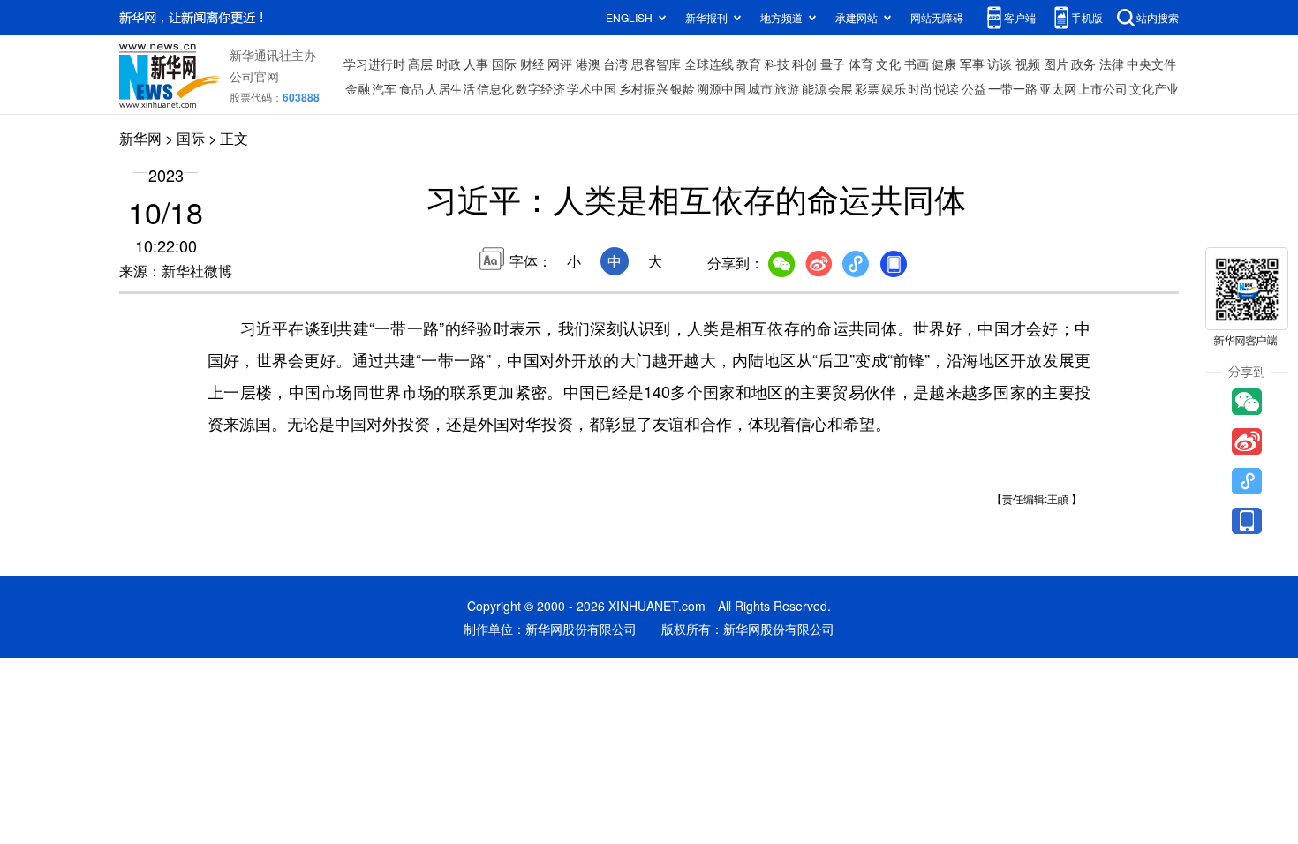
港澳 (588, 63)
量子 (832, 63)
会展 (840, 88)
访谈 (999, 63)
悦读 (946, 88)
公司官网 (254, 76)
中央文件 (1151, 63)
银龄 (682, 88)
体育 (861, 63)
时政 (448, 63)
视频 (1027, 63)
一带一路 (1013, 88)
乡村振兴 (643, 88)
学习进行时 (374, 63)
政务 (1083, 63)
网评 (559, 63)
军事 (972, 63)
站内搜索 (1157, 17)
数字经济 (540, 88)
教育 (748, 63)
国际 (504, 63)
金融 (357, 88)
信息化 (495, 88)
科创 (804, 63)
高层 (420, 63)
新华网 (140, 138)
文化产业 (1154, 88)
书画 (916, 63)
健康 (944, 63)
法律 (1111, 63)
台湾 (615, 63)
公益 (974, 88)
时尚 (920, 88)
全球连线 (709, 63)
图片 (1056, 63)
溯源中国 (721, 88)
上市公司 (1103, 88)
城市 (760, 88)
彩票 (867, 88)
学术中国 (591, 88)
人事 (476, 63)
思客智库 (656, 63)
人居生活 (450, 88)
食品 (411, 88)
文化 (888, 63)
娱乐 (893, 88)
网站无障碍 (936, 17)
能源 (814, 88)
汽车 (384, 88)
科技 (777, 63)
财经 (532, 63)
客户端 (1020, 17)
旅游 (786, 88)
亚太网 (1057, 88)
